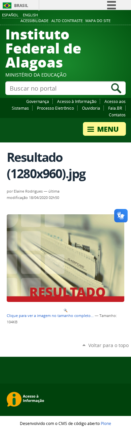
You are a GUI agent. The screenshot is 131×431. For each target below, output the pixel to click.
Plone (106, 423)
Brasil (21, 5)
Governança (37, 101)
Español (10, 14)
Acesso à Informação (76, 101)
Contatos (117, 114)
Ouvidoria (91, 108)
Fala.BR (115, 108)
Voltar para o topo (108, 345)
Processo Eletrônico (55, 108)
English (30, 14)
